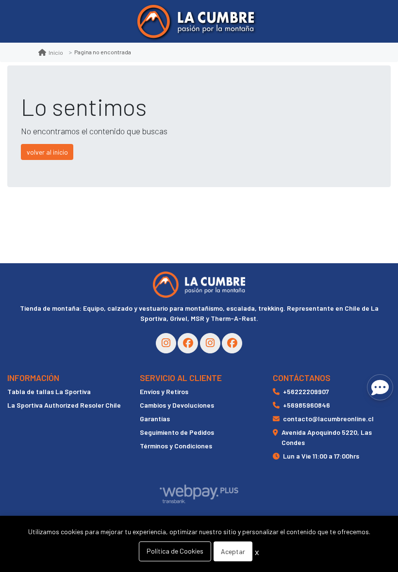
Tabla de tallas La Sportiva (49, 391)
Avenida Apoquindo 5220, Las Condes (327, 437)
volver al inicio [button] (47, 152)
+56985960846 (306, 405)
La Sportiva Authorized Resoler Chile (64, 405)
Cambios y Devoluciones (177, 405)
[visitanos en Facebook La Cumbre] (188, 343)
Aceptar (233, 551)
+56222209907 (306, 391)
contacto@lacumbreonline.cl (328, 418)
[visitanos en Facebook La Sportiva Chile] (232, 343)
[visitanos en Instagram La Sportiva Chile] (210, 343)
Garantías (155, 418)
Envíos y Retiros (164, 391)
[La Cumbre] (195, 21)
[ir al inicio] (199, 284)
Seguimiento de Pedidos (177, 432)
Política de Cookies (175, 551)
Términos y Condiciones (176, 446)
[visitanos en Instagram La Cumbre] (166, 343)
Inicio (56, 52)
